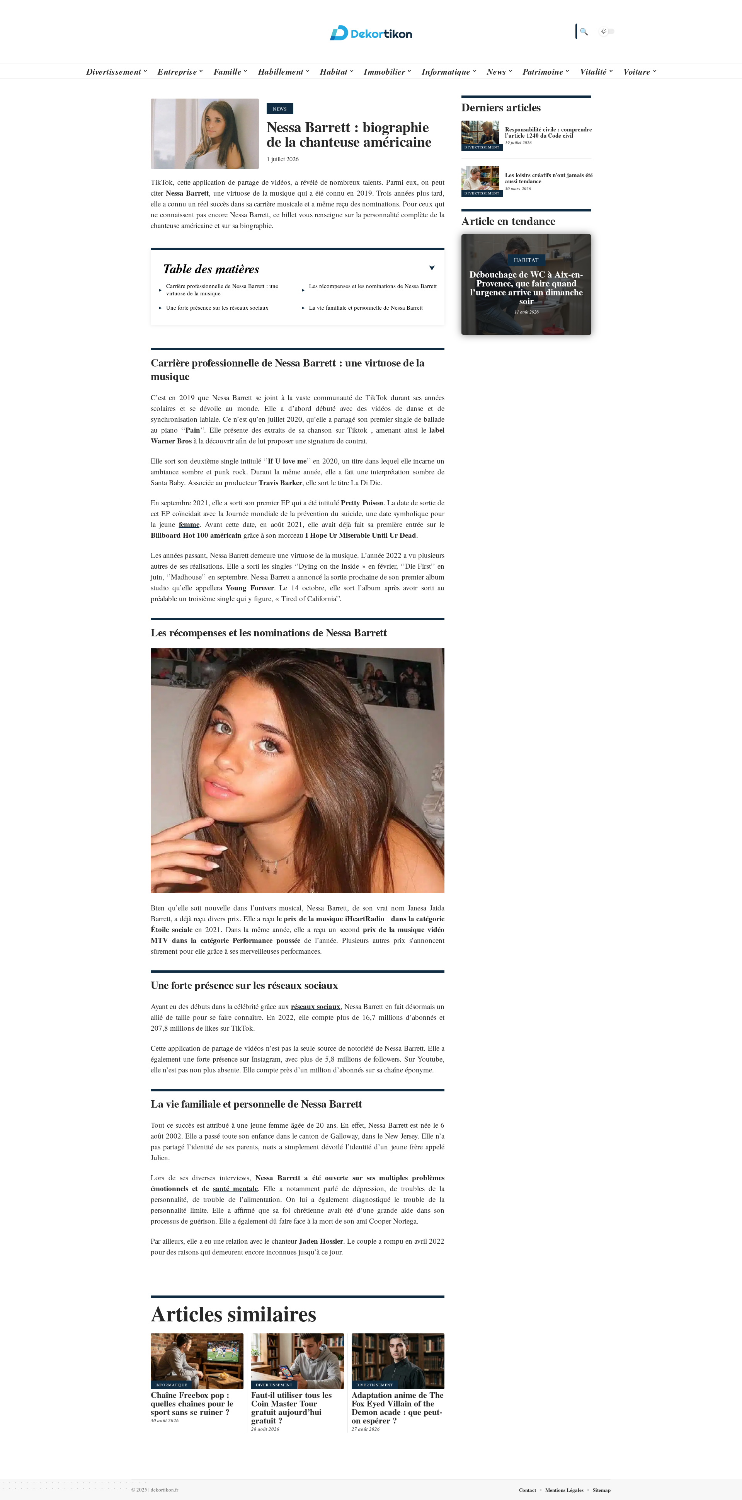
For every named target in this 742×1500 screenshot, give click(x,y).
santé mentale (235, 1188)
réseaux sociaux (315, 1006)
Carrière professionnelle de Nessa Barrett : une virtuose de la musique (222, 289)
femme (189, 524)
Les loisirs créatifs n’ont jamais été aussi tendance (549, 177)
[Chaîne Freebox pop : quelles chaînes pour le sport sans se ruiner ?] (197, 1361)
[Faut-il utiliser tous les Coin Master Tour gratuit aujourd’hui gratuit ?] (297, 1361)
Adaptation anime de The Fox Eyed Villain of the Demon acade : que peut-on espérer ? (398, 1407)
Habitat (526, 260)
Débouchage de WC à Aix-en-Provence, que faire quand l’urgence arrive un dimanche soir (526, 287)
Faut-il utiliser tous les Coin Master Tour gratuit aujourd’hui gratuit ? (291, 1407)
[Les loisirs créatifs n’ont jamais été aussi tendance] (480, 181)
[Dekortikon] (371, 31)
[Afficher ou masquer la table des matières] (347, 268)
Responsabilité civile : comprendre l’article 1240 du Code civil (548, 132)
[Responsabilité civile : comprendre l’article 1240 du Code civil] (480, 136)
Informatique (171, 1385)
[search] (583, 31)
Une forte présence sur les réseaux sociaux (217, 307)
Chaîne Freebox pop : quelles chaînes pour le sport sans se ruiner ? (192, 1403)
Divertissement (274, 1385)
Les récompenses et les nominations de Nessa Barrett (373, 286)
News (280, 109)
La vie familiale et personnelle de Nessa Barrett (366, 307)
